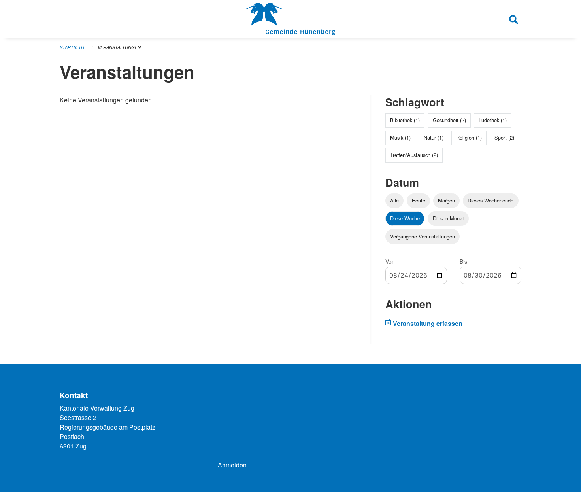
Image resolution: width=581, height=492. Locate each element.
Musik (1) (400, 137)
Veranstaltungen (119, 47)
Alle (394, 200)
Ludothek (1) (493, 120)
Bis (463, 261)
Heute (418, 200)
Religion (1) (469, 137)
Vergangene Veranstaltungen (422, 236)
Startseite (73, 47)
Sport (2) (504, 137)
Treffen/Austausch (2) (414, 155)
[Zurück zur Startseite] (290, 19)
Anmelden (232, 464)
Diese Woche (405, 218)
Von (390, 261)
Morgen (446, 200)
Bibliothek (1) (405, 120)
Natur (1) (433, 137)
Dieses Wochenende (490, 200)
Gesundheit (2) (449, 120)
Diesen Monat (448, 218)
